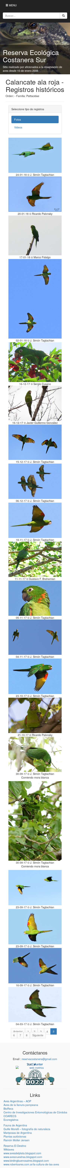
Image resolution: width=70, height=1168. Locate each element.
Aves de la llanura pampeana (21, 1105)
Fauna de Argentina (15, 1125)
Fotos (17, 119)
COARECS (10, 1116)
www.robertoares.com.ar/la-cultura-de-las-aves (31, 1164)
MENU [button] (12, 5)
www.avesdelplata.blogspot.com (22, 1153)
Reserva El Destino (15, 1146)
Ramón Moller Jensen (16, 1140)
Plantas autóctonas (15, 1136)
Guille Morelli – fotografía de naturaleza (27, 1129)
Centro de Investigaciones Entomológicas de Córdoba (35, 1112)
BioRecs (8, 1108)
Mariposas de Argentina (18, 1133)
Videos (18, 127)
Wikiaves (9, 1149)
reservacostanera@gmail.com (39, 1059)
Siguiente (37, 1035)
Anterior (18, 1031)
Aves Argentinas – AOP (17, 1101)
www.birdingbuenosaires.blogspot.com (26, 1160)
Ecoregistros (11, 1120)
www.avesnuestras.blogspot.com (23, 1157)
